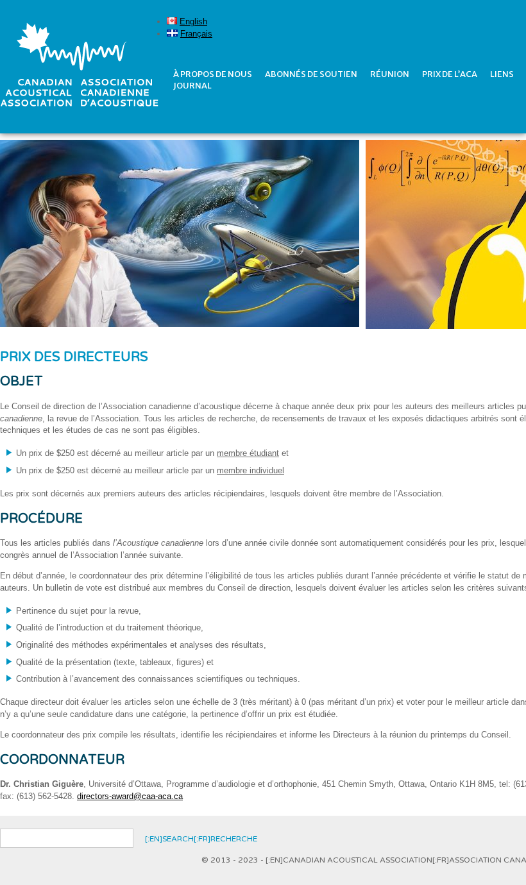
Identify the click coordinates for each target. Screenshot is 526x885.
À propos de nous (212, 74)
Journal (192, 85)
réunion (389, 74)
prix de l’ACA (449, 74)
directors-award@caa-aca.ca (130, 796)
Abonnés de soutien (311, 74)
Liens (502, 74)
